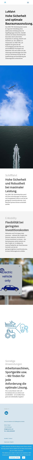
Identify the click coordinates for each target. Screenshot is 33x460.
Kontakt (6, 438)
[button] (6, 413)
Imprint (11, 442)
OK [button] (23, 457)
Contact (10, 438)
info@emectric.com (8, 429)
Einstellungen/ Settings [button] (14, 457)
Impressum (6, 442)
